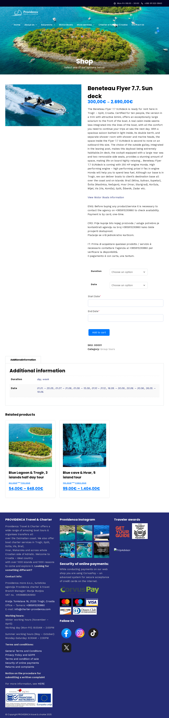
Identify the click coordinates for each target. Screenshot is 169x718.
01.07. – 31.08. (63, 388)
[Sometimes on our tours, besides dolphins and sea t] (101, 533)
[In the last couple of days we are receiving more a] (101, 550)
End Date (99, 311)
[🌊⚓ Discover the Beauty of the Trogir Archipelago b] (84, 550)
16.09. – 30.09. (116, 388)
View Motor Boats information (106, 197)
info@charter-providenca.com (33, 609)
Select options (30, 493)
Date (94, 284)
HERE (41, 683)
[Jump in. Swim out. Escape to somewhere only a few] (67, 533)
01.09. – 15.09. (81, 388)
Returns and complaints (19, 666)
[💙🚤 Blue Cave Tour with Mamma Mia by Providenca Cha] (67, 550)
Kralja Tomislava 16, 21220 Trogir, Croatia (30, 601)
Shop (74, 36)
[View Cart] (156, 32)
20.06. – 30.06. (135, 388)
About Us (29, 24)
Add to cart (99, 332)
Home (17, 24)
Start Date (100, 296)
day (39, 379)
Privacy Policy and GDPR (20, 654)
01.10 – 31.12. (99, 388)
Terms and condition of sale (22, 658)
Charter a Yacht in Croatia (113, 24)
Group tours (107, 349)
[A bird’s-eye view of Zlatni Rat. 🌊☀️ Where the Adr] (84, 533)
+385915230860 (35, 605)
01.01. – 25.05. (45, 388)
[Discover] (65, 613)
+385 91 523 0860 (153, 3)
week (45, 379)
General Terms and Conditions (23, 650)
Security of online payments (22, 662)
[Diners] (85, 613)
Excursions (46, 24)
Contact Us (138, 24)
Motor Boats (66, 24)
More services (84, 24)
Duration (96, 271)
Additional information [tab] (23, 359)
